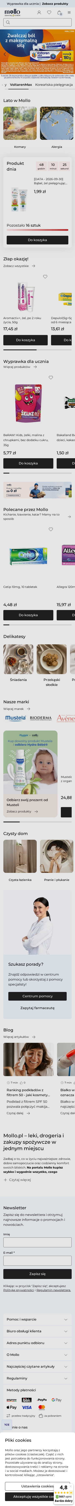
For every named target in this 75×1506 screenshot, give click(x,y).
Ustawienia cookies (37, 1486)
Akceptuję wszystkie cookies (37, 1497)
